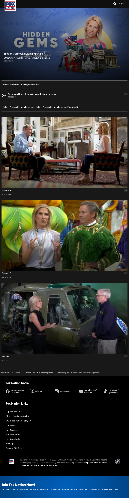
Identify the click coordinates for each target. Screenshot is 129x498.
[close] (125, 366)
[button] (115, 4)
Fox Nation (5, 373)
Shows (17, 373)
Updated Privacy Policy (29, 465)
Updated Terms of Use (95, 463)
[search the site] (115, 4)
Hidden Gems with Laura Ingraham (23, 54)
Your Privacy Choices (48, 465)
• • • (126, 94)
